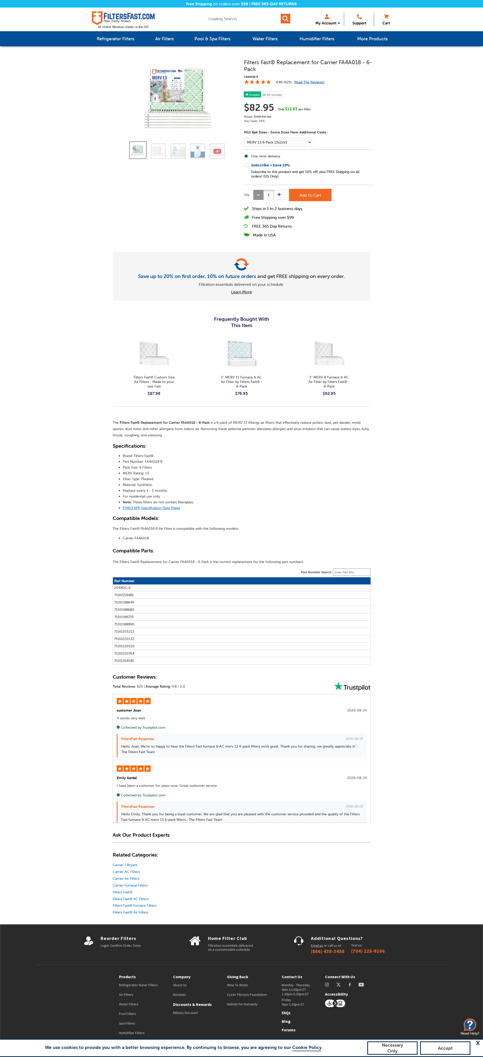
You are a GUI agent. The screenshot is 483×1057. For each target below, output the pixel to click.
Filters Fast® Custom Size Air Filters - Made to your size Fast (154, 382)
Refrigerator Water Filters (138, 985)
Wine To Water (237, 985)
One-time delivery (265, 156)
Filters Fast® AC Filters (131, 899)
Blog (286, 1021)
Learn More (241, 291)
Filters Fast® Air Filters (130, 912)
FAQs (286, 1012)
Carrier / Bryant (125, 865)
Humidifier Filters (132, 1033)
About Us (180, 985)
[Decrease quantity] (258, 195)
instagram (327, 984)
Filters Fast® (122, 892)
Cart (386, 23)
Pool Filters (127, 1013)
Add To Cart (310, 195)
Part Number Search (316, 572)
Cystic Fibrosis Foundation (247, 994)
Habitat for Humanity (242, 1004)
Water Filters (128, 1004)
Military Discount (185, 1012)
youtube (361, 984)
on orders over (217, 3)
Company (181, 976)
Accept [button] (445, 1048)
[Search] (285, 18)
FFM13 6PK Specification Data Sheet (151, 508)
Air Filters (126, 994)
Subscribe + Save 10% (270, 165)
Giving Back (237, 976)
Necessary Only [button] (392, 1048)
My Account (325, 23)
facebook (350, 984)
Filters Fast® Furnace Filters (134, 905)
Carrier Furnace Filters (130, 885)
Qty (247, 195)
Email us (317, 945)
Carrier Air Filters (126, 878)
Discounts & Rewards (192, 1004)
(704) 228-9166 (368, 951)
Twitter (338, 984)
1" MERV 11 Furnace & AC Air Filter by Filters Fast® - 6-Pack (241, 382)
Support (359, 23)
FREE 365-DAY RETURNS (274, 3)
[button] (478, 1043)
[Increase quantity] (279, 195)
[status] (268, 195)
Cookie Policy (306, 1047)
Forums (289, 1029)
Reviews (179, 994)
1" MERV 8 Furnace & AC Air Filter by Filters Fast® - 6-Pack (329, 382)
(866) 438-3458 (328, 951)
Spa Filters (127, 1023)
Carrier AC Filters (126, 871)
